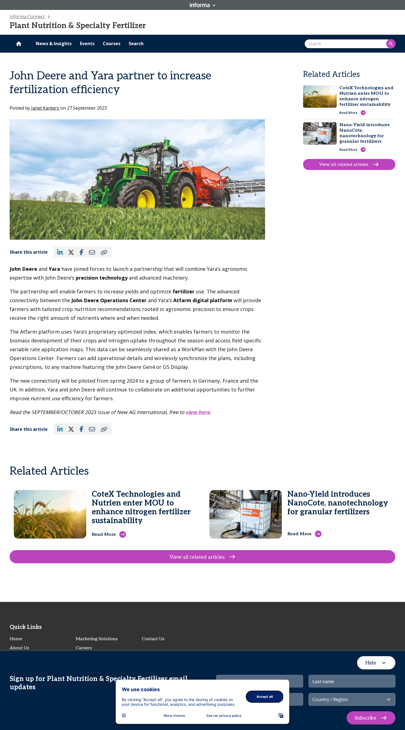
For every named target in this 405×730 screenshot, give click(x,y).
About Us (19, 648)
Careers (84, 648)
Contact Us (153, 639)
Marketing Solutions (97, 639)
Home (16, 639)
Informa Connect (27, 16)
